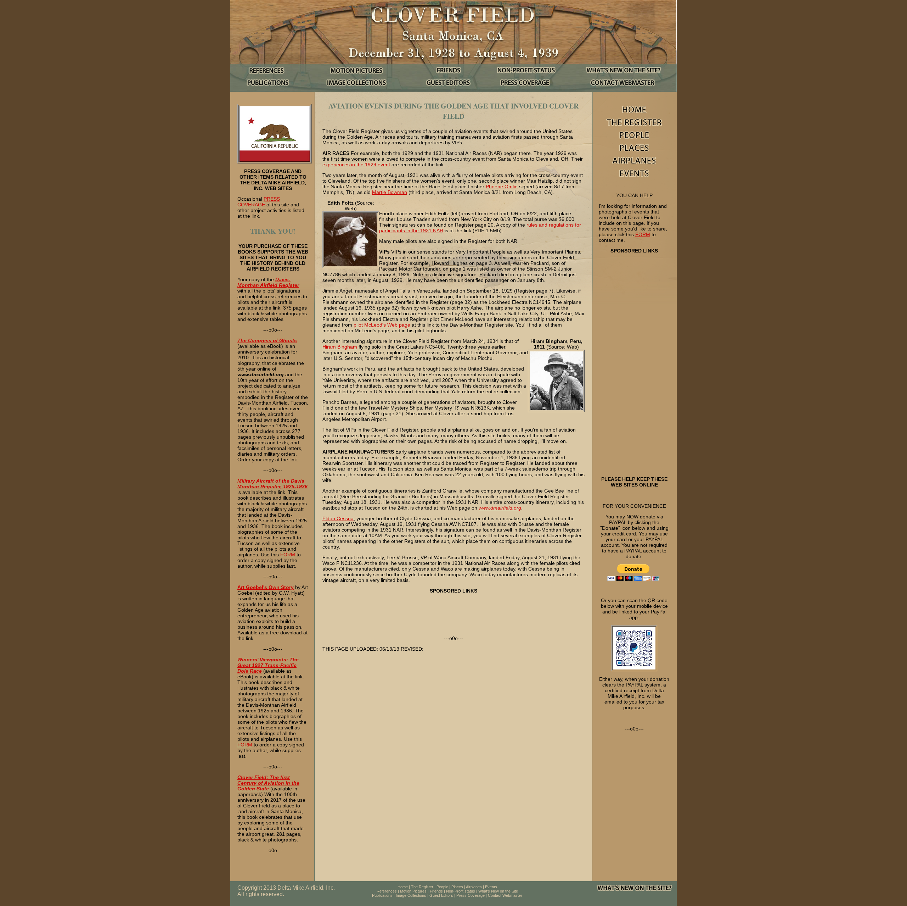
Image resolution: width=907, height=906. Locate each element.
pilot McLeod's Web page (382, 325)
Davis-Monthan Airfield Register (268, 282)
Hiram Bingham (339, 347)
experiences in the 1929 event (356, 164)
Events (491, 887)
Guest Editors (441, 895)
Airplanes (474, 887)
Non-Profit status (460, 891)
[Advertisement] (634, 365)
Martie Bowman (389, 192)
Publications (382, 895)
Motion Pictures (413, 891)
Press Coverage (470, 895)
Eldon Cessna (338, 518)
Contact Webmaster (505, 895)
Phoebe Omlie (502, 186)
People (442, 887)
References (387, 891)
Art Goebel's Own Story (265, 587)
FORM (287, 554)
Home (403, 887)
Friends (436, 891)
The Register (422, 887)
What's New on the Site (498, 891)
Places (457, 887)
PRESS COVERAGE (258, 201)
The (242, 340)
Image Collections (411, 895)
